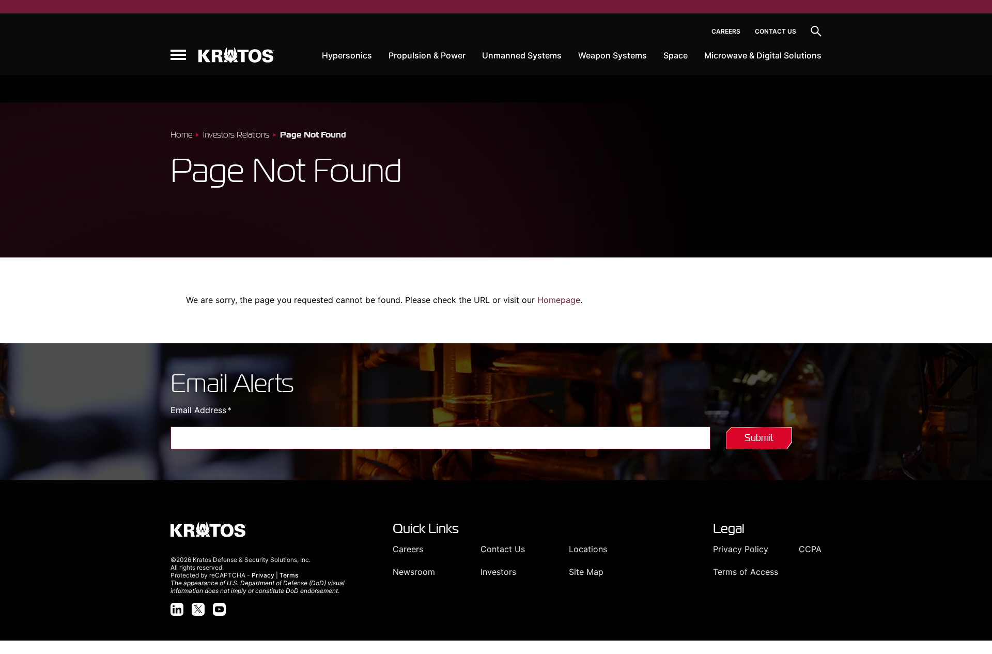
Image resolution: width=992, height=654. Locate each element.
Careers (725, 31)
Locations (588, 549)
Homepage (558, 300)
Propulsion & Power (427, 55)
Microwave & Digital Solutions (763, 55)
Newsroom (414, 572)
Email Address (218, 410)
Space (675, 55)
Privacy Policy (740, 549)
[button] (178, 55)
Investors (498, 572)
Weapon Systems (612, 55)
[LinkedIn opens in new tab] (177, 609)
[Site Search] (816, 31)
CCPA (810, 549)
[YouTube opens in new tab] (219, 609)
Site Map (586, 572)
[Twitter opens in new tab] (198, 609)
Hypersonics (347, 55)
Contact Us (775, 31)
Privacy (263, 575)
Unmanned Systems (522, 55)
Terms (289, 575)
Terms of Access (745, 572)
